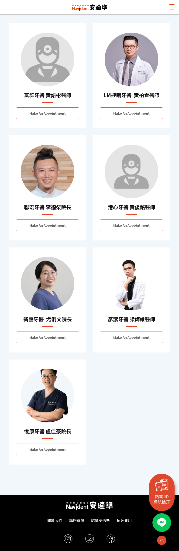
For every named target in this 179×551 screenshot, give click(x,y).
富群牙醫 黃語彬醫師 (47, 95)
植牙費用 (124, 520)
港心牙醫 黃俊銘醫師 (131, 207)
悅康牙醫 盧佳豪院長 (47, 431)
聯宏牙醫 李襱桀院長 (47, 207)
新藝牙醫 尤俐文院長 (47, 319)
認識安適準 (100, 520)
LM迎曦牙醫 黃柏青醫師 (131, 95)
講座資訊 (76, 520)
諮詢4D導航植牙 (161, 499)
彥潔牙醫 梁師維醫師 (131, 319)
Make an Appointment (47, 113)
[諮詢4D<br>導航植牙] (162, 485)
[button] (172, 7)
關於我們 (54, 520)
